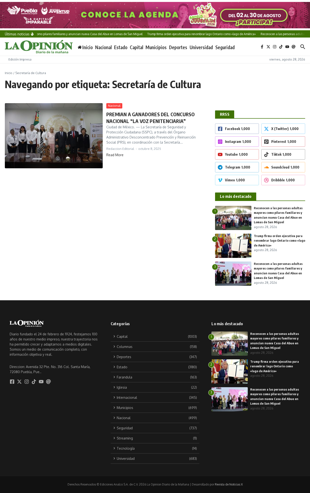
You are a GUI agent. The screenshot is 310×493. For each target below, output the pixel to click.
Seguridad (225, 47)
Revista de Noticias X (229, 484)
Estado (120, 47)
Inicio (8, 73)
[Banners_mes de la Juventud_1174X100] (155, 15)
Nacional (103, 47)
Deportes (178, 47)
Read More (115, 155)
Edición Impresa (19, 59)
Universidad (201, 47)
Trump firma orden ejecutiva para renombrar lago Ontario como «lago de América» (279, 240)
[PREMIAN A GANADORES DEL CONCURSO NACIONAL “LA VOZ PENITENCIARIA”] (54, 135)
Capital (136, 47)
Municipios (156, 47)
